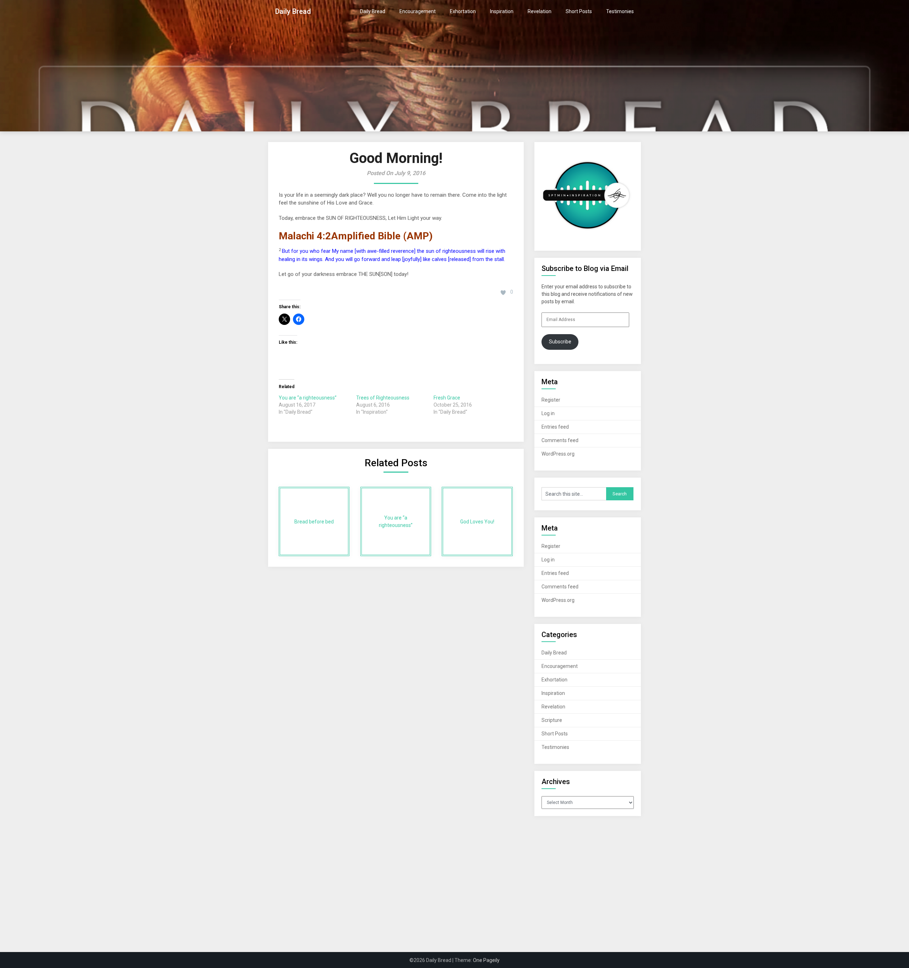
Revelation (539, 11)
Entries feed (555, 427)
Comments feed (559, 440)
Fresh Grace (447, 398)
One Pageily (486, 960)
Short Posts (579, 11)
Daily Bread (293, 11)
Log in (548, 413)
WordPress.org (558, 454)
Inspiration (501, 11)
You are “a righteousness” (308, 398)
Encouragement (417, 11)
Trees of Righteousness (382, 398)
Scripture (551, 720)
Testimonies (620, 11)
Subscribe (560, 341)
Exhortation (463, 11)
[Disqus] (396, 659)
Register (550, 400)
